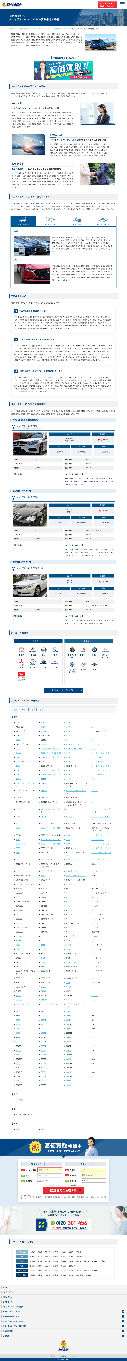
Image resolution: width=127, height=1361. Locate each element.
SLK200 (95, 995)
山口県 (63, 1270)
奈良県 (63, 1266)
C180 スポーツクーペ (100, 744)
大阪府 (47, 1266)
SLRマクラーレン (22, 1004)
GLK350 (95, 927)
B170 (68, 735)
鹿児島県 (79, 1275)
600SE (94, 1080)
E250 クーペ (20, 844)
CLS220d (95, 802)
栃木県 (39, 1256)
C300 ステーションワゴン (101, 766)
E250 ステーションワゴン (51, 844)
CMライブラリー (9, 1292)
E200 (18, 823)
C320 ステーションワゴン (51, 770)
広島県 (55, 1270)
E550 (43, 884)
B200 (18, 740)
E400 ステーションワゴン (101, 871)
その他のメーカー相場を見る (63, 690)
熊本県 (55, 1275)
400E (18, 1063)
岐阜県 (78, 1261)
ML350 (43, 936)
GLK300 (69, 927)
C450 (68, 774)
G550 (94, 897)
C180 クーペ (46, 744)
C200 (18, 748)
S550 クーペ (96, 966)
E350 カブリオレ (47, 859)
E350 (18, 859)
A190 (43, 727)
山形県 (71, 1252)
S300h (68, 945)
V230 (18, 1011)
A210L (43, 731)
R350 (68, 940)
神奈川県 (79, 1256)
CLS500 (44, 816)
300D (94, 1037)
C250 (68, 757)
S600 (68, 982)
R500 (94, 940)
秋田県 (63, 1252)
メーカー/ (31, 1170)
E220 (18, 828)
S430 (43, 958)
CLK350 (95, 797)
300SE (94, 1041)
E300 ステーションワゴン (101, 848)
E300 (18, 848)
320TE (68, 1050)
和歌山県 (72, 1266)
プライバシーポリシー (63, 1185)
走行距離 (29, 1181)
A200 (68, 727)
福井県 (55, 1261)
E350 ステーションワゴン (101, 859)
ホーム (5, 1287)
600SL (68, 1085)
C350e (18, 774)
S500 (43, 962)
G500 (68, 897)
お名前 (72, 1170)
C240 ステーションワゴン (51, 757)
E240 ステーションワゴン (51, 839)
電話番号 (73, 1175)
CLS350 (19, 809)
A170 (68, 722)
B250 (68, 740)
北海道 (32, 1252)
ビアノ (43, 1129)
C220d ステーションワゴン (51, 753)
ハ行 (39, 709)
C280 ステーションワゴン (101, 761)
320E (43, 1050)
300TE (94, 1046)
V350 (93, 1011)
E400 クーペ (71, 871)
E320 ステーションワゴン (101, 852)
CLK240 (19, 797)
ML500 (18, 940)
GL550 (68, 901)
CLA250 (44, 790)
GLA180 (95, 901)
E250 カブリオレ (98, 839)
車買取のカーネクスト (67, 1356)
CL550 (43, 779)
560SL (68, 1080)
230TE (18, 1024)
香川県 (78, 1270)
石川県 (47, 1261)
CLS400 (69, 809)
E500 (93, 880)
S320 (18, 949)
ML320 (18, 936)
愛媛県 (86, 1270)
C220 (94, 748)
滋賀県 (32, 1266)
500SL (43, 1076)
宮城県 (55, 1252)
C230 (68, 753)
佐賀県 (39, 1275)
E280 (68, 844)
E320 (18, 852)
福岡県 (32, 1275)
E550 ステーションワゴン (101, 884)
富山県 (39, 1261)
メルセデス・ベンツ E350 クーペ (30, 568)
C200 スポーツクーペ (74, 748)
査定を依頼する (64, 1190)
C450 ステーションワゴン (101, 774)
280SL (94, 1033)
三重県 (102, 1261)
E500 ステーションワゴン (25, 884)
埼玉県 (55, 1256)
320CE (18, 1050)
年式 (27, 1176)
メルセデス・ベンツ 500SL (27, 497)
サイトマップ (7, 1302)
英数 (15, 709)
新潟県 (32, 1261)
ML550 (43, 940)
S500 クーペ (71, 962)
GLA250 (69, 906)
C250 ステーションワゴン (26, 761)
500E (43, 1072)
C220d (18, 753)
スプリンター (21, 1100)
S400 (68, 949)
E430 (43, 875)
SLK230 (19, 1000)
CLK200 (95, 790)
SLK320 (69, 1000)
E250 (68, 839)
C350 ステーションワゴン (101, 770)
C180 (94, 740)
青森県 (39, 1252)
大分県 (63, 1275)
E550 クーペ (71, 884)
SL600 (18, 995)
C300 (18, 766)
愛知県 (94, 1261)
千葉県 (63, 1256)
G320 (68, 893)
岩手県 (47, 1252)
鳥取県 (32, 1270)
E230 (68, 835)
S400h (94, 953)
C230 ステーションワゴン (101, 753)
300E (18, 1041)
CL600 (68, 779)
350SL (43, 1054)
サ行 (23, 709)
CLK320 (44, 797)
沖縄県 (88, 1275)
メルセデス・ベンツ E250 (27, 426)
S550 (43, 966)
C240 (18, 757)
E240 (18, 839)
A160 (18, 722)
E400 (18, 871)
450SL (94, 1067)
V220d (94, 1004)
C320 (18, 770)
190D (43, 1015)
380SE (94, 1054)
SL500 (43, 991)
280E (18, 1033)
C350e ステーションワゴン (51, 774)
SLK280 (44, 1000)
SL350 (94, 987)
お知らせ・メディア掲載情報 (13, 1306)
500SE (68, 1072)
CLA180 (95, 779)
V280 (68, 1011)
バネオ (18, 1129)
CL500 (18, 779)
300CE (68, 1037)
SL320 (68, 987)
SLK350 (95, 1000)
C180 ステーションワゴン (76, 744)
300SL (43, 1046)
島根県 (39, 1270)
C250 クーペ (96, 757)
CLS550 (69, 816)
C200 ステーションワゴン (51, 748)
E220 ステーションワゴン (51, 828)
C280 (68, 761)
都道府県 (73, 1181)
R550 (18, 945)
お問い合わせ (7, 1297)
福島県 (78, 1252)
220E (18, 1020)
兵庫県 (55, 1266)
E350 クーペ (71, 859)
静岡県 (86, 1261)
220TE (43, 1020)
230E (68, 1020)
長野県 (71, 1261)
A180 (94, 722)
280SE (43, 1033)
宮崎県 (71, 1275)
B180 (94, 735)
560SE (94, 1076)
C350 (68, 770)
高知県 (94, 1270)
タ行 (31, 709)
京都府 (39, 1266)
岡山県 (47, 1270)
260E (68, 1028)
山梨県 (63, 1261)
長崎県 (47, 1275)
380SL (68, 1059)
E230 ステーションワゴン (101, 835)
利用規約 (52, 1185)
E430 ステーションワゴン (76, 875)
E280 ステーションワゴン (101, 844)
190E (68, 1015)
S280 (43, 945)
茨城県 (32, 1256)
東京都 (71, 1256)
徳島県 (71, 1270)
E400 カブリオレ (47, 871)
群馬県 (47, 1256)
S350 (43, 949)
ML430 (94, 936)
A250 (68, 731)
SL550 (94, 991)
